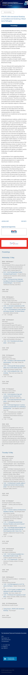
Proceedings (14, 25)
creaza (10, 670)
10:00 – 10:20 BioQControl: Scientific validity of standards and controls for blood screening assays (14, 484)
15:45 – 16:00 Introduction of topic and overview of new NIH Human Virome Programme (12, 396)
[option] (14, 231)
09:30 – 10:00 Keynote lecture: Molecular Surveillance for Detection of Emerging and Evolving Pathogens (13, 281)
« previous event (5, 221)
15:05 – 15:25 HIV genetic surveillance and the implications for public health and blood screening (14, 591)
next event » (24, 221)
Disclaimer (10, 672)
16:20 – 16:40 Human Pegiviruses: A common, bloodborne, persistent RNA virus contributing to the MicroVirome (14, 406)
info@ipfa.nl (5, 646)
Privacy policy (4, 672)
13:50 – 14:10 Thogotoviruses (10, 559)
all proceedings (7, 12)
